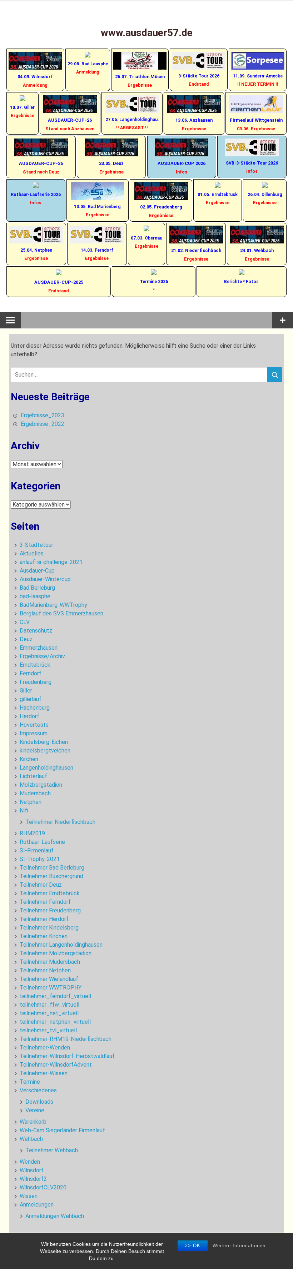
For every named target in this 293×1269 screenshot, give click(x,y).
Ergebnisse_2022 (42, 424)
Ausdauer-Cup (37, 570)
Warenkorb (33, 1121)
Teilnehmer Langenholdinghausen (61, 944)
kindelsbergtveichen (45, 750)
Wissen (29, 1196)
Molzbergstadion (41, 784)
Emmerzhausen (39, 647)
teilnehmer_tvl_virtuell (48, 1030)
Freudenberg (35, 682)
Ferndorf (30, 673)
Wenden (30, 1161)
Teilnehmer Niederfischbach (60, 822)
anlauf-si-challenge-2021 (51, 562)
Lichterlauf (33, 776)
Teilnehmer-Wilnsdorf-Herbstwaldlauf (67, 1056)
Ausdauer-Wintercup (45, 579)
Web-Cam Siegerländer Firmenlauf (62, 1130)
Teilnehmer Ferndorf (45, 901)
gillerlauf (30, 699)
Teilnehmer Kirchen (44, 936)
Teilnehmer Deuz (41, 884)
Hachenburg (35, 707)
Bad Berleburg (37, 587)
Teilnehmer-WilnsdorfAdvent (56, 1064)
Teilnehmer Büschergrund (51, 876)
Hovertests (34, 724)
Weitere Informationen (239, 1245)
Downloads (39, 1101)
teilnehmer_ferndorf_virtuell (55, 996)
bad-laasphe (35, 596)
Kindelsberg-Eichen (44, 742)
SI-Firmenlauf (37, 850)
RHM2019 (32, 833)
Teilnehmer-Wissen (44, 1073)
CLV (25, 622)
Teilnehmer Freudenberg (50, 910)
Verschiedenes (38, 1090)
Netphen (30, 802)
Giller (26, 690)
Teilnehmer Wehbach (51, 1150)
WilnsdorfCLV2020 (43, 1187)
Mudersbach (35, 793)
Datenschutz (36, 630)
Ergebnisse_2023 (42, 415)
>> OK (192, 1245)
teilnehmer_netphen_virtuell (55, 1021)
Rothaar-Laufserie (42, 842)
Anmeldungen (37, 1204)
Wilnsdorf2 (33, 1178)
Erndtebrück (35, 664)
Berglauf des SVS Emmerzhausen (61, 613)
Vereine (34, 1110)
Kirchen (29, 759)
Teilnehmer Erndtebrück (50, 893)
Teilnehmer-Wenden (45, 1047)
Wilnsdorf (32, 1170)
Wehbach (31, 1138)
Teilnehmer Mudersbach (50, 961)
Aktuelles (32, 553)
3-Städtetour (36, 545)
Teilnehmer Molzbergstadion (55, 953)
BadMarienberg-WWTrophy (53, 604)
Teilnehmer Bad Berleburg (52, 867)
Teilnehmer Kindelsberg (49, 927)
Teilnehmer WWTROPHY (50, 987)
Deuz (26, 639)
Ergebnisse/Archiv (42, 656)
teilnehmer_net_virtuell (49, 1013)
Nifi (24, 810)
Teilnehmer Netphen (45, 970)
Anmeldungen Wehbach (54, 1216)
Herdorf (29, 716)
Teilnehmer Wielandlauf (49, 979)
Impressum (34, 733)
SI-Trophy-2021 (40, 859)
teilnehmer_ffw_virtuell (49, 1004)
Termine (30, 1081)
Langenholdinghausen (46, 767)
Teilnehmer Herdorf (44, 919)
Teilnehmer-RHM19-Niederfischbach (65, 1039)
